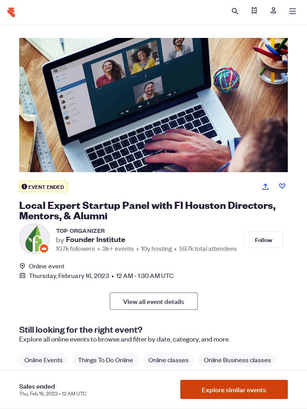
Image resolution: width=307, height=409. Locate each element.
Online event (46, 266)
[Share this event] (265, 187)
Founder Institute (95, 239)
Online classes (168, 359)
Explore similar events (234, 389)
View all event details (153, 301)
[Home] (11, 12)
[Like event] (282, 186)
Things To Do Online (105, 359)
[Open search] (235, 11)
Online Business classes (237, 359)
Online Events (43, 359)
